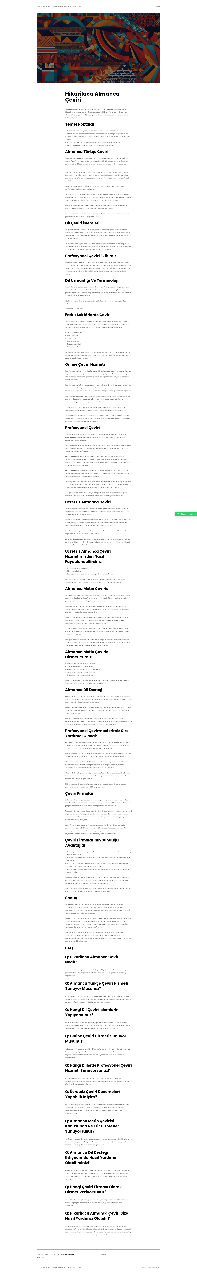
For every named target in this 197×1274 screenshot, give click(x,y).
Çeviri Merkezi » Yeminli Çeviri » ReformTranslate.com (59, 6)
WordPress (146, 1267)
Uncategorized (68, 1254)
